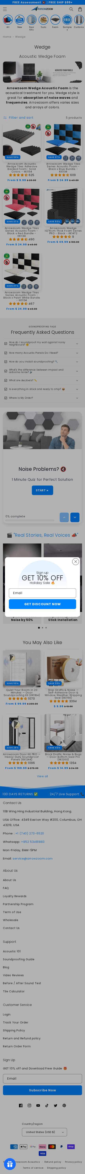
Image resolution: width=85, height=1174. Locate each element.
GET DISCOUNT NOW (42, 604)
